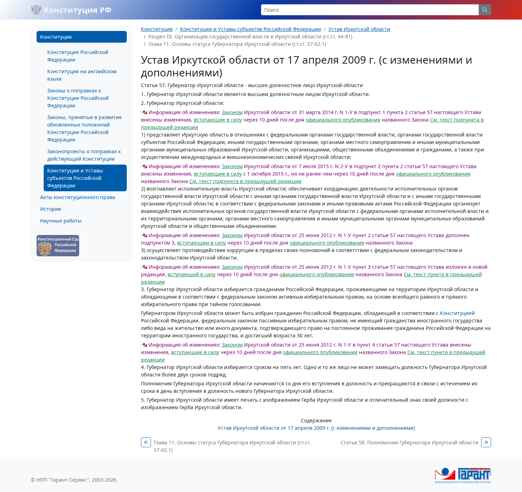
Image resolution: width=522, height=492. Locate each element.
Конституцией (457, 313)
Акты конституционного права (77, 197)
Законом (232, 112)
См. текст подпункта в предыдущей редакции (245, 181)
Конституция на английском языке (81, 75)
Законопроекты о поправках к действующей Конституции (84, 155)
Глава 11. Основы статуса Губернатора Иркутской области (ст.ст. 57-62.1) (232, 446)
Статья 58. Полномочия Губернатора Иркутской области (409, 442)
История (50, 208)
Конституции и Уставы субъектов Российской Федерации (75, 178)
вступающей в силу (192, 274)
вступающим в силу (201, 242)
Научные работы (61, 220)
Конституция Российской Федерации (77, 56)
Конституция (56, 36)
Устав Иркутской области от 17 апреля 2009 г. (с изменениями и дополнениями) (316, 427)
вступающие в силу (218, 119)
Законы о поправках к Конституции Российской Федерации (78, 98)
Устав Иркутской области (359, 29)
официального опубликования (343, 119)
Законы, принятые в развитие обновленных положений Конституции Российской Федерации (84, 128)
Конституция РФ (77, 9)
